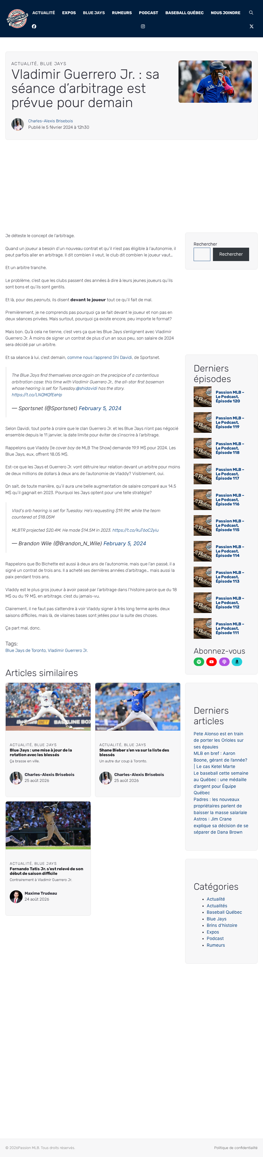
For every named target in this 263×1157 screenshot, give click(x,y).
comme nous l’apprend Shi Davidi (99, 357)
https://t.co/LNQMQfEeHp (37, 394)
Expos (69, 12)
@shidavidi (86, 388)
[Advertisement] (131, 186)
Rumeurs (122, 12)
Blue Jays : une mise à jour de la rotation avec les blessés (41, 752)
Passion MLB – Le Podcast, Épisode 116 (230, 500)
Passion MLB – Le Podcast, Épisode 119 (230, 422)
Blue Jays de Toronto (25, 650)
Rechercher (205, 244)
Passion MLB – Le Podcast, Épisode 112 (230, 603)
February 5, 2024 (100, 408)
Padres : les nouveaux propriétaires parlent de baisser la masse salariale (220, 806)
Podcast (148, 12)
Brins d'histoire (222, 925)
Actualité (43, 12)
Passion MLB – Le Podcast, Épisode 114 (230, 551)
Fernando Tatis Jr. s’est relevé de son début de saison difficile (46, 871)
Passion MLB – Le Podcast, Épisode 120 (230, 397)
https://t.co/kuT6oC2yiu (135, 530)
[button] (251, 13)
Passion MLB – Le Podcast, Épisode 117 (230, 474)
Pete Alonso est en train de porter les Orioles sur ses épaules (218, 740)
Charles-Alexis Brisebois (50, 120)
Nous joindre (225, 12)
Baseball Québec (184, 12)
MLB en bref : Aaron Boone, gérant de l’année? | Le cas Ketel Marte (220, 760)
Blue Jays (94, 12)
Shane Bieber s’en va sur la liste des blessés (134, 752)
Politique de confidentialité (236, 1148)
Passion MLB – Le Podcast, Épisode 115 (230, 525)
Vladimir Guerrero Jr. (68, 650)
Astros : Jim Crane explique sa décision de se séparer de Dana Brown (221, 825)
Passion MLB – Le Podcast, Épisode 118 (230, 448)
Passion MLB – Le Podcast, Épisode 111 (230, 628)
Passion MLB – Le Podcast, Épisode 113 (230, 577)
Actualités (217, 905)
